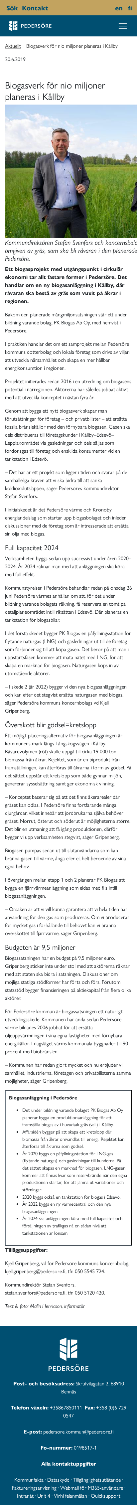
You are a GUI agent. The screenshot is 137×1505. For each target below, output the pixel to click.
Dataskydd (58, 1479)
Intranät (25, 1495)
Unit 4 (43, 1495)
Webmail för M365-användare (91, 1487)
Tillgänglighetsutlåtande (97, 1479)
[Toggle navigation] (123, 26)
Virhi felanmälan (70, 1495)
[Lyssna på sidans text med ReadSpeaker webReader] (51, 7)
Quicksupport (105, 1495)
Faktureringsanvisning (34, 1487)
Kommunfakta (29, 1479)
